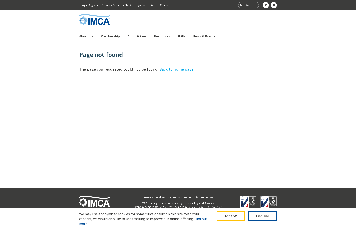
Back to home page (176, 69)
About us (86, 36)
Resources (162, 36)
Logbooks (141, 5)
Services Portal (110, 5)
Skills (153, 5)
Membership (110, 36)
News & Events (204, 36)
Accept (231, 216)
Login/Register (89, 5)
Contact (164, 5)
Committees (137, 36)
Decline (262, 216)
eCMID (127, 5)
